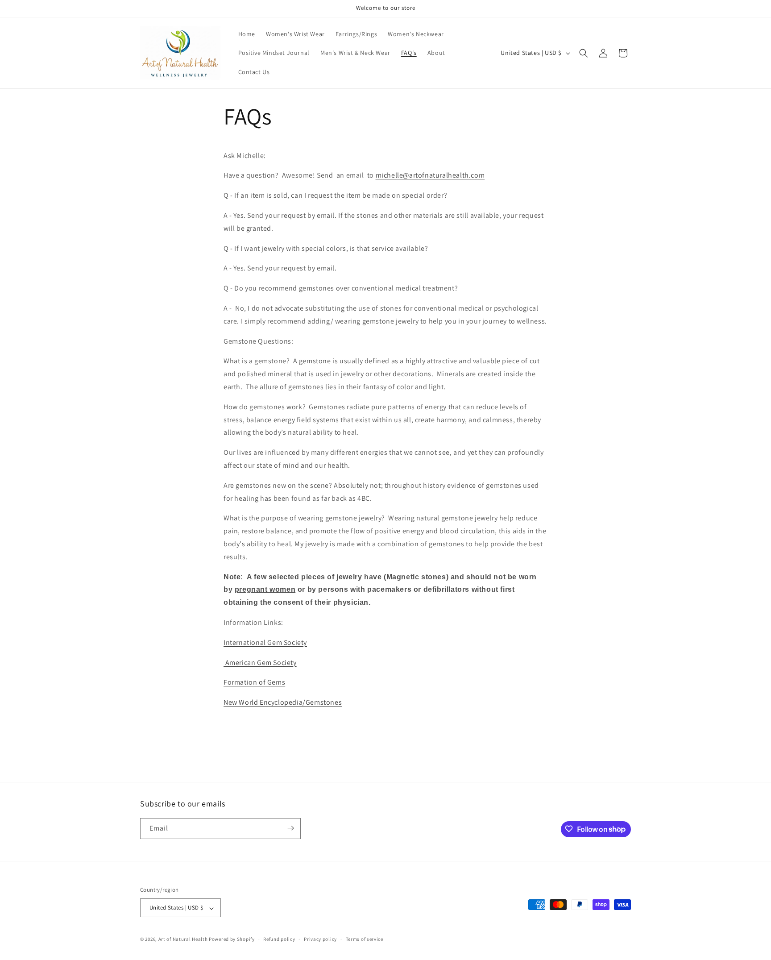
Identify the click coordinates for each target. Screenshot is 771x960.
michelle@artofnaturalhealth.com (430, 175)
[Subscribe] (290, 828)
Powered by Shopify (232, 939)
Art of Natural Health (183, 939)
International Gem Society (265, 642)
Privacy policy (320, 939)
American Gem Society (260, 662)
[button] (583, 53)
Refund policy (279, 939)
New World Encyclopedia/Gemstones (283, 702)
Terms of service (364, 939)
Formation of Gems (254, 682)
